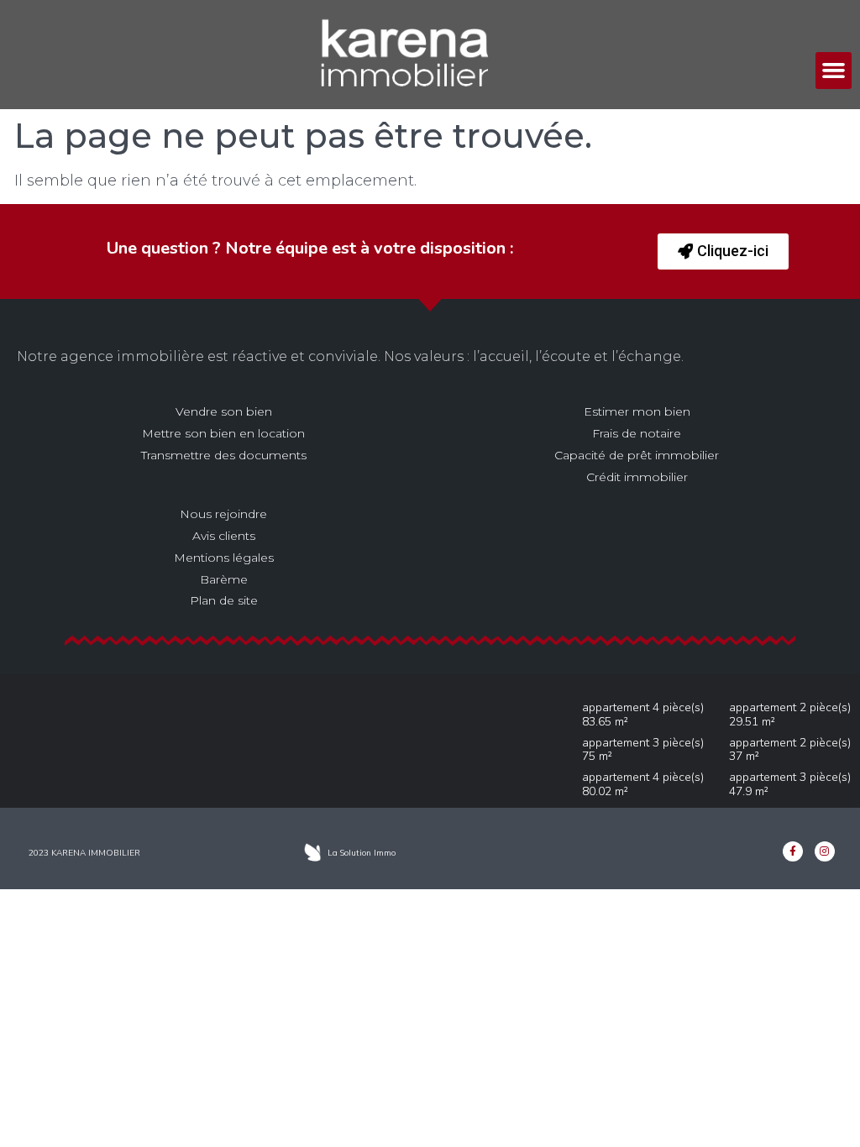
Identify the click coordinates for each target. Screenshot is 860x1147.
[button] (833, 70)
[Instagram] (825, 851)
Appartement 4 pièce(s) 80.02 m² (643, 784)
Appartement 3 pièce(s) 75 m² (643, 750)
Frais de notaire (636, 433)
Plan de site (224, 600)
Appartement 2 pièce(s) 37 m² (790, 750)
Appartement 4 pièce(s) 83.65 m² (643, 714)
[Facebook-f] (793, 851)
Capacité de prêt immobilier (636, 455)
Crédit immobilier (637, 476)
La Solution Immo (362, 852)
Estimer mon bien (637, 411)
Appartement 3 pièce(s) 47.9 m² (790, 784)
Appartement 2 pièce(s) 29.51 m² (790, 714)
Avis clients (223, 535)
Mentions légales (224, 557)
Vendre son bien (224, 411)
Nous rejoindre (223, 513)
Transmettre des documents (224, 455)
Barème (224, 579)
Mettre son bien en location (223, 433)
